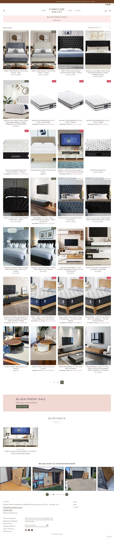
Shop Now (22, 406)
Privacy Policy (7, 523)
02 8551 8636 (7, 510)
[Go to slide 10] (63, 494)
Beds (70, 10)
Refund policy (7, 531)
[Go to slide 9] (61, 494)
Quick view (16, 67)
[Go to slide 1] (50, 494)
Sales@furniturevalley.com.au (12, 507)
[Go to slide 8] (60, 494)
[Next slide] (66, 494)
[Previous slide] (47, 494)
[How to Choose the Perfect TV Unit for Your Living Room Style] (20, 437)
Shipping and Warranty (10, 521)
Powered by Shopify (57, 534)
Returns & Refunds (9, 526)
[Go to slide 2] (52, 494)
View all (57, 422)
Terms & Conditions (9, 518)
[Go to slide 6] (57, 494)
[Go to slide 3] (53, 494)
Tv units (77, 10)
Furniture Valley (57, 10)
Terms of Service (8, 528)
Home (44, 10)
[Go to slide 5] (56, 494)
